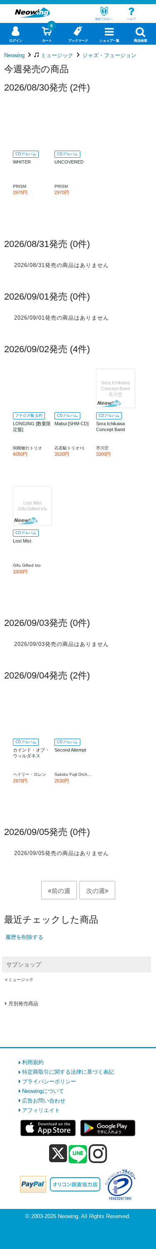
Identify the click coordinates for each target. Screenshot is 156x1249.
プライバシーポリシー (49, 1081)
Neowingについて (43, 1091)
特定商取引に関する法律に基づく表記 (68, 1072)
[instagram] (98, 1153)
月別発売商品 (23, 1004)
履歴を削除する (24, 937)
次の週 (95, 890)
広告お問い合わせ (43, 1101)
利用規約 (33, 1062)
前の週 (61, 890)
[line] (78, 1154)
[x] (58, 1153)
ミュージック (20, 979)
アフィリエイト (41, 1110)
